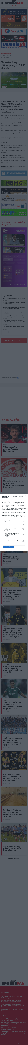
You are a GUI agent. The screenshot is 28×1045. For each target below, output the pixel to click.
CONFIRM (8, 546)
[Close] (25, 496)
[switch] (23, 524)
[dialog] (14, 522)
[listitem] (14, 521)
